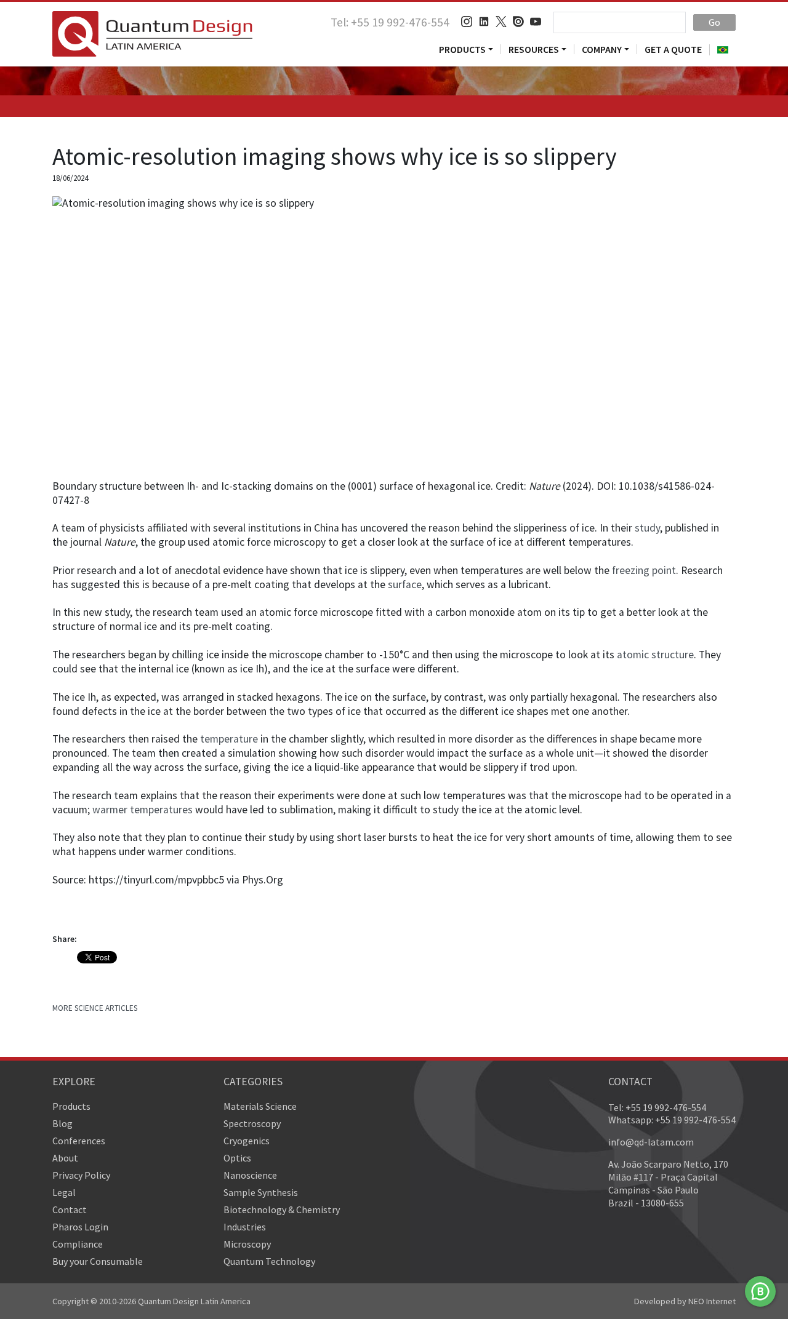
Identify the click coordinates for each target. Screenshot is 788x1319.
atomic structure (655, 654)
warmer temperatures (142, 809)
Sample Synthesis (260, 1192)
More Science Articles (94, 1008)
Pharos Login (80, 1227)
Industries (244, 1227)
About (65, 1158)
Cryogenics (246, 1140)
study (647, 528)
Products (462, 49)
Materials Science (260, 1106)
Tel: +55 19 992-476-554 (390, 22)
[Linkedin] (483, 22)
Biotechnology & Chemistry (281, 1209)
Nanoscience (250, 1175)
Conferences (78, 1140)
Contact (69, 1209)
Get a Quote (673, 49)
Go (714, 22)
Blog (62, 1123)
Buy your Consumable (97, 1261)
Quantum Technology (269, 1261)
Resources (534, 49)
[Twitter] (501, 22)
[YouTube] (535, 22)
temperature (229, 739)
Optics (237, 1158)
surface (405, 584)
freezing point (644, 570)
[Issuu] (518, 22)
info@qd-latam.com (651, 1142)
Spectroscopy (252, 1123)
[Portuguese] (722, 49)
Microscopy (247, 1244)
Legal (64, 1192)
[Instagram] (466, 22)
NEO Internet (712, 1301)
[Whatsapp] (760, 1291)
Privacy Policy (81, 1175)
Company (602, 49)
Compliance (77, 1244)
